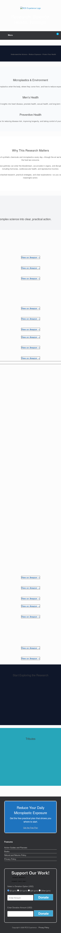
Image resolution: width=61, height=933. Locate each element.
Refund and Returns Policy (15, 855)
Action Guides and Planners (15, 847)
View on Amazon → (30, 257)
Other (46, 890)
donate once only (19, 881)
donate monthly (19, 877)
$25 (34, 890)
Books (7, 851)
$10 (23, 890)
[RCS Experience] (30, 7)
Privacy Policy (10, 859)
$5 (13, 890)
